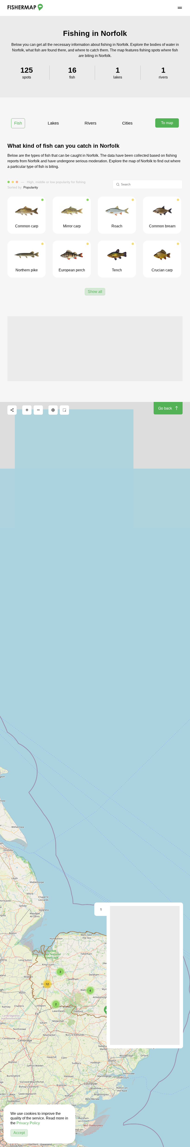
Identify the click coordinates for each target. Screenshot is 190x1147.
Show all (95, 292)
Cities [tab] (127, 123)
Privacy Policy (28, 1123)
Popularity (30, 187)
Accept (19, 1133)
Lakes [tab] (53, 123)
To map (167, 123)
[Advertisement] (95, 348)
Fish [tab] (18, 123)
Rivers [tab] (90, 123)
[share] (12, 410)
